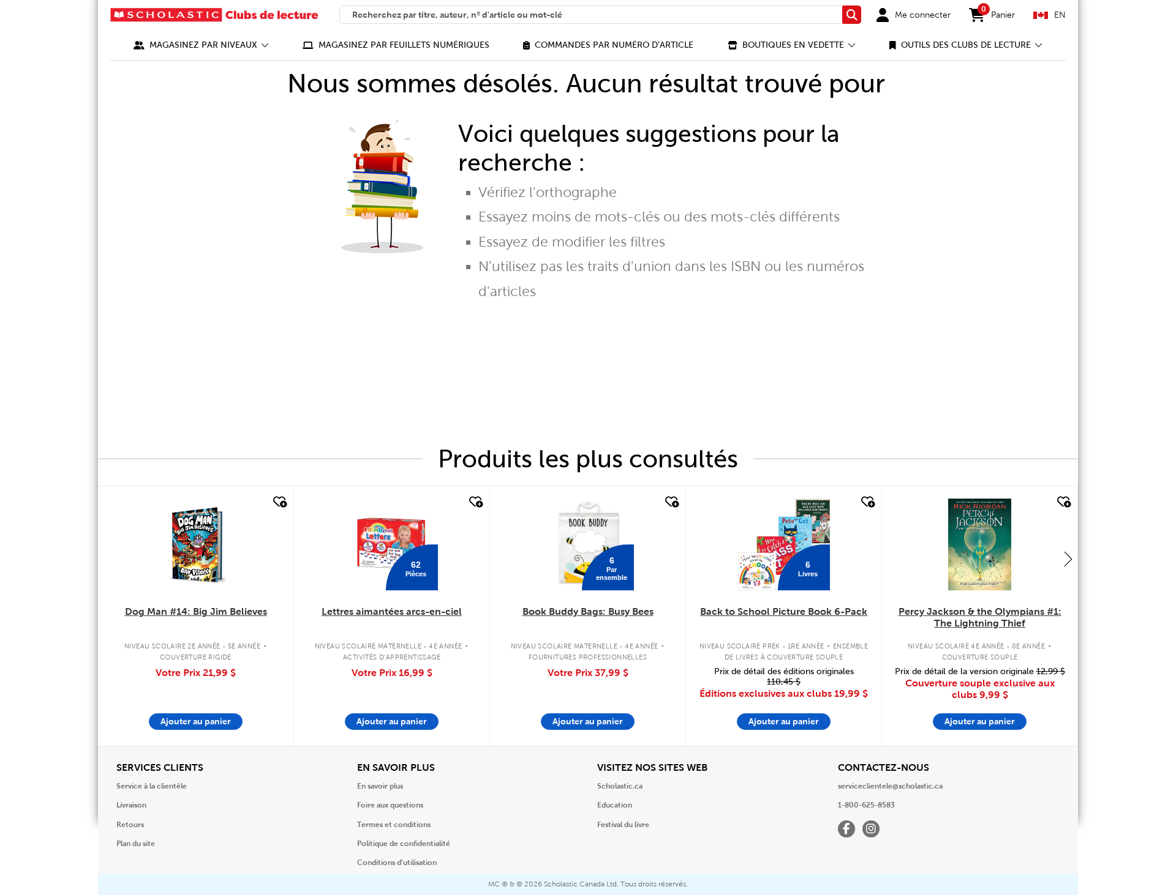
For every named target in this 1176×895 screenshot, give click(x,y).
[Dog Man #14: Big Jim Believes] (195, 544)
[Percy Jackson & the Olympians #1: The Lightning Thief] (979, 544)
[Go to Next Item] (1068, 558)
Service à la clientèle (151, 786)
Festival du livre (623, 824)
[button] (201, 45)
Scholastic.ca (620, 786)
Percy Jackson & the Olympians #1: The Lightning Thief (980, 617)
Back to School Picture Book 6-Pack (783, 611)
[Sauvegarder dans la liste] (278, 502)
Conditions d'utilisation (397, 862)
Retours (130, 824)
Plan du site (135, 843)
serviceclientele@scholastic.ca (890, 786)
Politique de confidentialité (403, 843)
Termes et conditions (394, 824)
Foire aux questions (390, 805)
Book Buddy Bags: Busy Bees (588, 611)
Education (614, 805)
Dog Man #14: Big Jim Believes (196, 611)
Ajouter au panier (195, 721)
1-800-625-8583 (866, 805)
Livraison (131, 805)
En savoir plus (380, 786)
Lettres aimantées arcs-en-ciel (392, 611)
